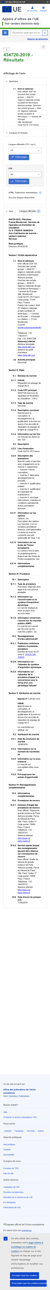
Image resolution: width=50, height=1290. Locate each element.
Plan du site (8, 1173)
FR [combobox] (12, 150)
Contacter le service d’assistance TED (20, 1117)
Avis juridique (9, 1144)
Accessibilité (8, 1155)
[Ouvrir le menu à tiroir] (7, 49)
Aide (5, 1112)
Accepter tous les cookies (24, 1275)
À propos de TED (10, 1168)
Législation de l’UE (11, 1187)
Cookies (6, 1149)
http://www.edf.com (26, 347)
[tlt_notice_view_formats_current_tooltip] (38, 211)
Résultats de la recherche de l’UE (18, 1197)
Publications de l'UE (12, 1207)
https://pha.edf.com (26, 355)
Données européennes (13, 1192)
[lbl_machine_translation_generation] (40, 193)
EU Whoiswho (9, 1202)
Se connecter (32, 11)
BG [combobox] (12, 174)
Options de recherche (37, 39)
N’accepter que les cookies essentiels (29, 1283)
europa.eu (27, 1230)
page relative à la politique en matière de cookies (27, 1246)
